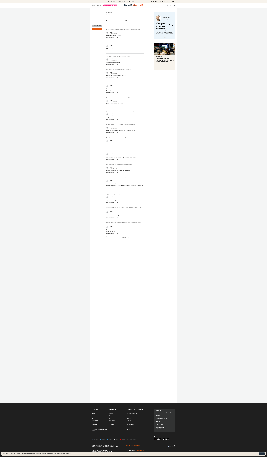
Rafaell (111, 32)
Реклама (111, 424)
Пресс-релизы (95, 420)
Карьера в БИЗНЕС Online (97, 427)
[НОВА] (110, 5)
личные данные (97, 25)
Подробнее (68, 453)
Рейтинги (129, 418)
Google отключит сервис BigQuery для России (115, 151)
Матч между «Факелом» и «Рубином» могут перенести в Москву (119, 164)
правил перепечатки (140, 450)
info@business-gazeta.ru (161, 418)
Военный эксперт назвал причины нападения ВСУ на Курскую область (120, 137)
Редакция (94, 424)
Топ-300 (128, 429)
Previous (156, 37)
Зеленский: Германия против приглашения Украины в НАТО (118, 97)
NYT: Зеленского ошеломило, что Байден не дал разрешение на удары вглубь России (123, 42)
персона (158, 13)
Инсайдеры (129, 420)
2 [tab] (164, 37)
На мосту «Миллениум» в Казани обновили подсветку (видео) (118, 82)
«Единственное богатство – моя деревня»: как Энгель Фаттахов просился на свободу (123, 177)
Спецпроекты (130, 424)
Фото (110, 418)
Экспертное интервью (135, 409)
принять (262, 453)
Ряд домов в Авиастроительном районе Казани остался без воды (119, 194)
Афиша (93, 413)
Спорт (95, 409)
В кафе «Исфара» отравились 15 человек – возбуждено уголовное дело (120, 124)
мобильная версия (131, 439)
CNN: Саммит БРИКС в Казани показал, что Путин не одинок (118, 69)
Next (173, 37)
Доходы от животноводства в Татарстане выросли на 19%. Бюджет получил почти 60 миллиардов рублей (123, 208)
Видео (110, 415)
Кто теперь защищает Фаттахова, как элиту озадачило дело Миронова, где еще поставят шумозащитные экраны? (124, 223)
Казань (93, 5)
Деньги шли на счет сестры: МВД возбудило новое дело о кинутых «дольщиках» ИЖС (123, 111)
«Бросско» (165, 19)
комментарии (97, 29)
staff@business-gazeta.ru (161, 428)
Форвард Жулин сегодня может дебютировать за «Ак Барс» (118, 56)
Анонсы (111, 413)
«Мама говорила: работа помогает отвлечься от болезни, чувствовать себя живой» (165, 25)
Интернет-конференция (132, 413)
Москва (161, 1)
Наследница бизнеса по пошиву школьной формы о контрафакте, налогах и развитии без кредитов (163, 32)
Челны (152, 1)
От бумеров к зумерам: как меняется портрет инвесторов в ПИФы (164, 60)
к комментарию (110, 37)
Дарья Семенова (167, 17)
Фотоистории (112, 420)
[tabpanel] (165, 25)
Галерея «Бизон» (130, 427)
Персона (94, 415)
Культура (112, 409)
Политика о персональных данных (133, 445)
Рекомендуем (159, 56)
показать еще (125, 237)
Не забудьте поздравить (132, 415)
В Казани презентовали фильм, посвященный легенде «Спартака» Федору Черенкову (123, 29)
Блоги (93, 418)
